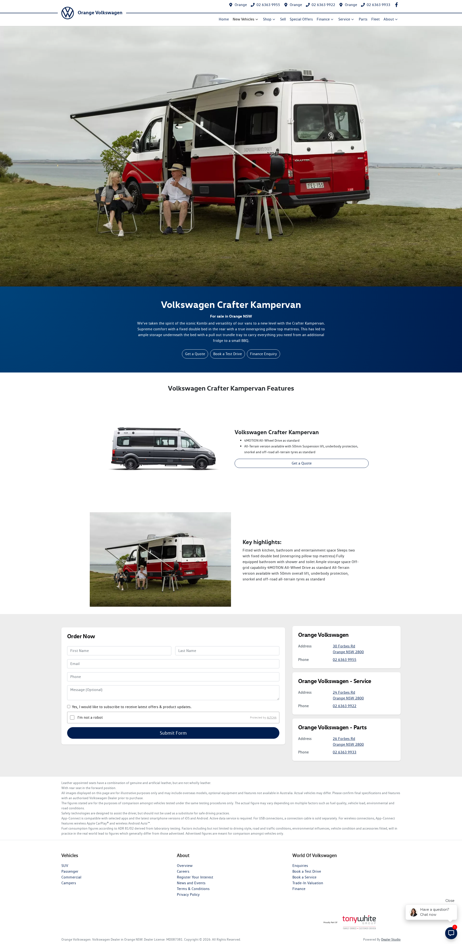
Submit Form (173, 733)
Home (224, 19)
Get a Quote (195, 354)
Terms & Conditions (193, 888)
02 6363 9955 (268, 4)
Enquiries (300, 865)
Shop (267, 19)
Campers (68, 883)
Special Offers (301, 19)
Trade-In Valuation (307, 883)
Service (344, 19)
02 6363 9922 (323, 4)
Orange (241, 4)
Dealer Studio (391, 939)
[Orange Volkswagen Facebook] (397, 4)
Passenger (69, 871)
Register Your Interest (195, 877)
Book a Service (304, 877)
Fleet (375, 19)
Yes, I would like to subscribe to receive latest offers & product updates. (132, 707)
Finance (323, 19)
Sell (283, 19)
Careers (183, 871)
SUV (64, 865)
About (389, 19)
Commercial (71, 877)
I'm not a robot (90, 717)
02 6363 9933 (378, 4)
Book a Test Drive (227, 354)
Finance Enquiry (263, 354)
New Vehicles (243, 19)
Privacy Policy (188, 894)
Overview (184, 865)
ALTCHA (271, 717)
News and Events (191, 883)
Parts (363, 19)
